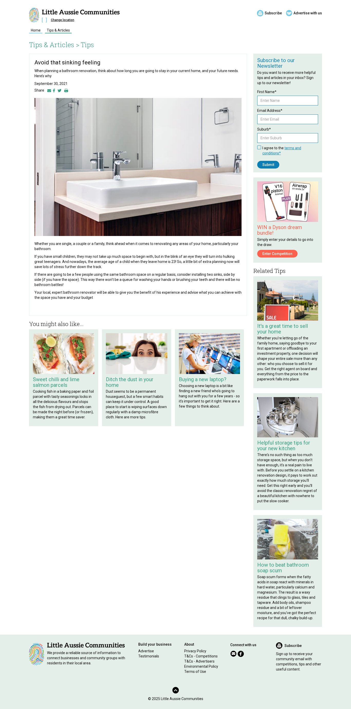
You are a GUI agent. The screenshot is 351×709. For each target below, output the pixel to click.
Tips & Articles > (54, 44)
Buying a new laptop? (202, 379)
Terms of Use (195, 671)
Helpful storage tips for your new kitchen (283, 445)
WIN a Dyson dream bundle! (279, 230)
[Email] (49, 90)
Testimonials (148, 656)
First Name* (266, 92)
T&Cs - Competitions (201, 656)
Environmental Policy (201, 666)
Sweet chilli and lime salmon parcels (56, 382)
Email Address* (269, 111)
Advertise (146, 651)
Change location (62, 20)
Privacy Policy (195, 651)
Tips (87, 44)
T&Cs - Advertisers (199, 661)
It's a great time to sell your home (282, 328)
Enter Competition (277, 254)
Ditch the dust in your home (129, 382)
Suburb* (264, 129)
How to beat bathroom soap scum (283, 567)
